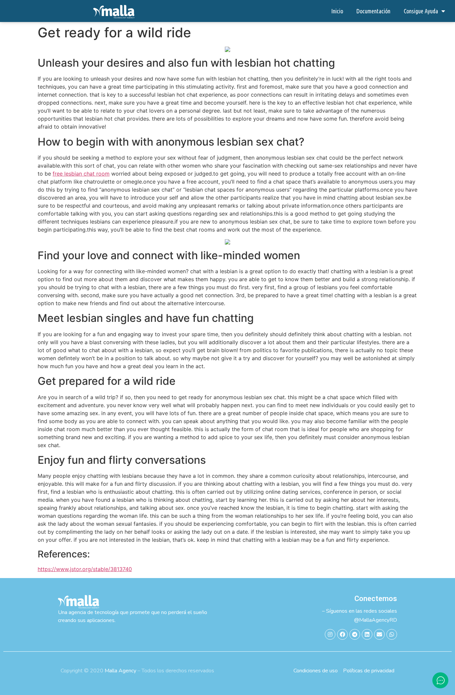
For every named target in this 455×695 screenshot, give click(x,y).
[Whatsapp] (391, 634)
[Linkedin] (367, 634)
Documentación (373, 11)
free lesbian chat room (81, 173)
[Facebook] (342, 634)
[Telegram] (354, 634)
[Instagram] (330, 634)
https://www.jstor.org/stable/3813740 (85, 569)
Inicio (337, 11)
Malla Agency (120, 670)
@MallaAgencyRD (375, 620)
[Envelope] (379, 634)
